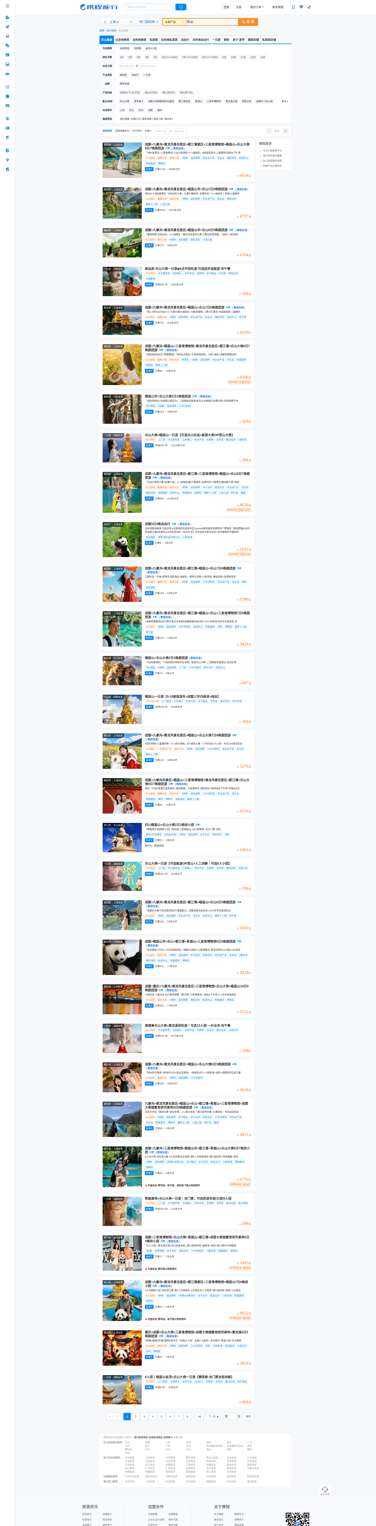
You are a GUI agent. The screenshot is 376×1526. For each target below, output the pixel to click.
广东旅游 (150, 1468)
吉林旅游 (231, 1457)
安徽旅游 (170, 1464)
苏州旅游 (190, 1481)
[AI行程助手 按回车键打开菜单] (7, 87)
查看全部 (178, 1437)
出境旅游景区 (156, 1437)
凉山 (188, 1449)
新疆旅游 (129, 1471)
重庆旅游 (190, 1457)
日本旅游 (211, 1476)
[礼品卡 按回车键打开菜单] (7, 128)
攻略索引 (107, 1514)
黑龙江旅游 (212, 1457)
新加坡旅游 (253, 1476)
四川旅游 (111, 30)
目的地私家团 (169, 39)
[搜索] (180, 7)
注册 (238, 7)
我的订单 (255, 7)
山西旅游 (190, 1461)
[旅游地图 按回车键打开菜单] (7, 105)
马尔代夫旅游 (132, 1476)
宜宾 (188, 1442)
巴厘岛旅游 (171, 1476)
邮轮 (226, 39)
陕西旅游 (211, 1461)
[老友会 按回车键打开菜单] (7, 160)
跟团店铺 (253, 39)
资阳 (127, 1453)
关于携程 (218, 1514)
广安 (168, 1446)
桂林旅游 (231, 1481)
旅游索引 (168, 1437)
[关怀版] (309, 7)
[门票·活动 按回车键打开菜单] (7, 55)
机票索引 (87, 1519)
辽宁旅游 (252, 1457)
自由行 (185, 39)
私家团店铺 (269, 39)
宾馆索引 (87, 1514)
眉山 (208, 1449)
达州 (168, 1449)
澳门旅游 (211, 1471)
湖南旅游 (252, 1464)
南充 (249, 1446)
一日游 (216, 39)
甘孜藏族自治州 (235, 1446)
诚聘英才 (239, 1519)
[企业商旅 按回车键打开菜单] (7, 150)
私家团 (154, 39)
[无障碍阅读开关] (301, 7)
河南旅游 (150, 1461)
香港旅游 (190, 1471)
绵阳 (229, 1449)
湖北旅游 (231, 1464)
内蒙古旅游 (253, 1468)
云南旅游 (190, 1468)
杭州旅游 (170, 1481)
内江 (147, 1449)
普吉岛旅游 (151, 1476)
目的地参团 (139, 39)
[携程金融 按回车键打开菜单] (7, 137)
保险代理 (173, 1519)
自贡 (229, 1442)
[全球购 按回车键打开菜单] (7, 119)
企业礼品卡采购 (156, 1519)
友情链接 (173, 1514)
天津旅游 (170, 1457)
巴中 (188, 1446)
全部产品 (170, 21)
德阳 (208, 1442)
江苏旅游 (129, 1464)
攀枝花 (128, 1449)
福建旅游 (211, 1464)
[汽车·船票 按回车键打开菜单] (7, 64)
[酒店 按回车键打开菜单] (7, 17)
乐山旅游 (106, 39)
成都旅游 (211, 1481)
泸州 (127, 1446)
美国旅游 (231, 1476)
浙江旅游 (150, 1464)
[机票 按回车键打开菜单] (7, 27)
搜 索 (250, 22)
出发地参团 (122, 39)
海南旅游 (170, 1471)
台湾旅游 (231, 1471)
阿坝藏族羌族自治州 (216, 1446)
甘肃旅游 (231, 1461)
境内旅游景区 (141, 1437)
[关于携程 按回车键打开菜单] (7, 169)
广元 (249, 1442)
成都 (147, 1442)
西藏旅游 (150, 1471)
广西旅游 (170, 1468)
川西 (168, 1442)
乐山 (127, 1442)
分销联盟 (152, 1514)
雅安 (249, 1449)
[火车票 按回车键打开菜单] (7, 36)
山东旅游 (170, 1461)
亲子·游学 (239, 39)
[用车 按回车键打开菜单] (7, 74)
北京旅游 (129, 1457)
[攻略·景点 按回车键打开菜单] (7, 96)
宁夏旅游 (252, 1461)
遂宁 (147, 1446)
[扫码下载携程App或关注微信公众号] (293, 7)
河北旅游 (129, 1461)
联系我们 (218, 1519)
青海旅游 (231, 1468)
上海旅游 (150, 1457)
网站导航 (107, 1519)
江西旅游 (190, 1464)
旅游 (101, 30)
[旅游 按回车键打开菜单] (7, 45)
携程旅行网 (99, 7)
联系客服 (277, 7)
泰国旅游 (190, 1476)
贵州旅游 (211, 1468)
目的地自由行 (201, 39)
